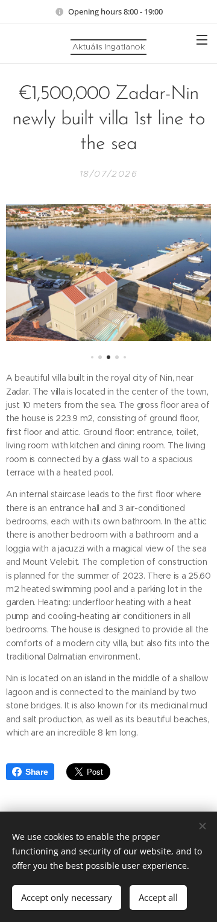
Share (36, 772)
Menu (202, 39)
